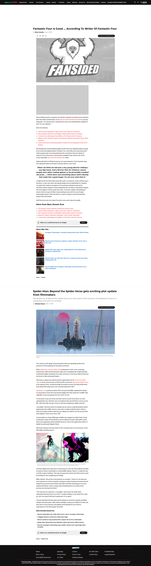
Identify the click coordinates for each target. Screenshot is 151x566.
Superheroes (23, 2)
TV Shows (61, 2)
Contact (74, 551)
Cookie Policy (93, 554)
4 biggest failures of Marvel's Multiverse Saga (52, 517)
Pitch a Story (40, 554)
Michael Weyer (40, 303)
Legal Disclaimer (110, 554)
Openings (60, 551)
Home (38, 277)
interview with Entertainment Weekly (70, 119)
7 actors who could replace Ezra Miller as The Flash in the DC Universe (60, 136)
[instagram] (141, 2)
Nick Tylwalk (39, 32)
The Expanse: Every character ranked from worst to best (55, 208)
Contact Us (82, 2)
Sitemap (74, 2)
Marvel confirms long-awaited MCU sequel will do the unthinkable (59, 519)
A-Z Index (60, 557)
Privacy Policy (61, 554)
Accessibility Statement (43, 557)
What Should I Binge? (93, 2)
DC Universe (39, 2)
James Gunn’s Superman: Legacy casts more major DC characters (59, 131)
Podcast (103, 2)
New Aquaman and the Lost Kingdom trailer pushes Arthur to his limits (60, 134)
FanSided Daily (109, 551)
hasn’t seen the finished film (56, 157)
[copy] (46, 36)
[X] (134, 2)
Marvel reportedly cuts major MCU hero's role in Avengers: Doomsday (60, 514)
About (69, 2)
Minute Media (27, 561)
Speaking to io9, (41, 390)
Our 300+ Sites (93, 551)
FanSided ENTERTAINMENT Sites (116, 2)
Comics (48, 2)
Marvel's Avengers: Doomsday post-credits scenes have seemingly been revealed (61, 526)
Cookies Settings (77, 557)
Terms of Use (76, 554)
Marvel (31, 2)
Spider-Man (44, 539)
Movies (54, 2)
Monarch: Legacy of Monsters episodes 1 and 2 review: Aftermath (59, 215)
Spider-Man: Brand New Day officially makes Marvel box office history (60, 522)
